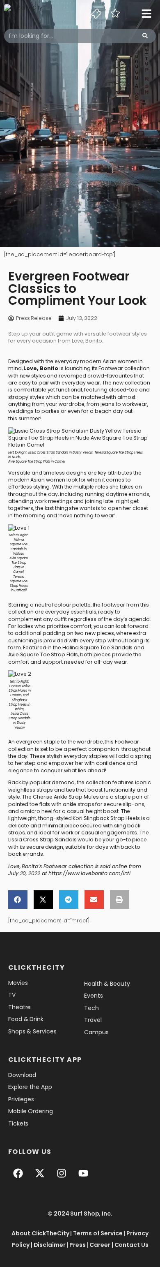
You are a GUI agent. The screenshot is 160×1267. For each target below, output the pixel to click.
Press (77, 1245)
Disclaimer (50, 1245)
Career (99, 1245)
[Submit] (145, 36)
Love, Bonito (41, 368)
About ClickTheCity (40, 1233)
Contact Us (131, 1245)
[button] (17, 899)
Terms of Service (97, 1233)
